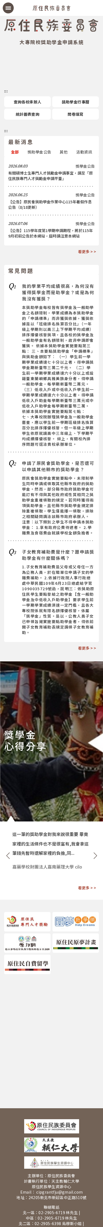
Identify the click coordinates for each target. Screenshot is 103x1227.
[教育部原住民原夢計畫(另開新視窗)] (75, 943)
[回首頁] (52, 7)
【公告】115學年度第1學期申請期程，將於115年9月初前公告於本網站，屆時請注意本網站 (50, 233)
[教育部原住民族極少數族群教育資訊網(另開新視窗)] (27, 943)
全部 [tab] (15, 152)
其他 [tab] (64, 152)
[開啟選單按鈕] (8, 7)
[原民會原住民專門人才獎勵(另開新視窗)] (27, 921)
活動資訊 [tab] (84, 152)
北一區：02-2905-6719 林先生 (50, 1212)
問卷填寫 (75, 114)
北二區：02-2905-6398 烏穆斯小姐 (50, 1223)
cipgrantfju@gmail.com (59, 1192)
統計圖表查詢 (27, 114)
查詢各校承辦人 (27, 102)
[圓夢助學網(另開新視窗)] (75, 921)
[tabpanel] (51, 201)
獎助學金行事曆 (76, 102)
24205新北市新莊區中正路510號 (58, 1197)
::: (6, 91)
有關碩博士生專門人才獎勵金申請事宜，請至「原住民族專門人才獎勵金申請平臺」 (50, 175)
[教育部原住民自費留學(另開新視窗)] (27, 964)
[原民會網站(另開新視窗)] (51, 1126)
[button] (8, 856)
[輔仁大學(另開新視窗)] (51, 1145)
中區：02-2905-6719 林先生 (51, 1218)
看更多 (84, 251)
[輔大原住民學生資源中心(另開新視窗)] (51, 1162)
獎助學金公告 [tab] (39, 152)
